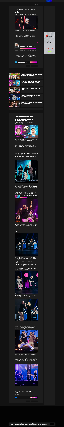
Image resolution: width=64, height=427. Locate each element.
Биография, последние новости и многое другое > (28, 48)
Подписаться (33, 397)
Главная (10, 4)
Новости (14, 4)
